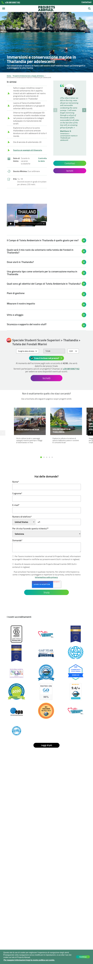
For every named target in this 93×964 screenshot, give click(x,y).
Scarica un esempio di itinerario (27, 150)
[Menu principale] (3, 8)
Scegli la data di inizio (26, 351)
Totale (47, 351)
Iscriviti (69, 170)
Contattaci (86, 2)
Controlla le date (42, 160)
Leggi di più (46, 745)
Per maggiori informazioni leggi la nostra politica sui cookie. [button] (29, 960)
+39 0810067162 (71, 368)
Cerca (89, 7)
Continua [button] (83, 957)
